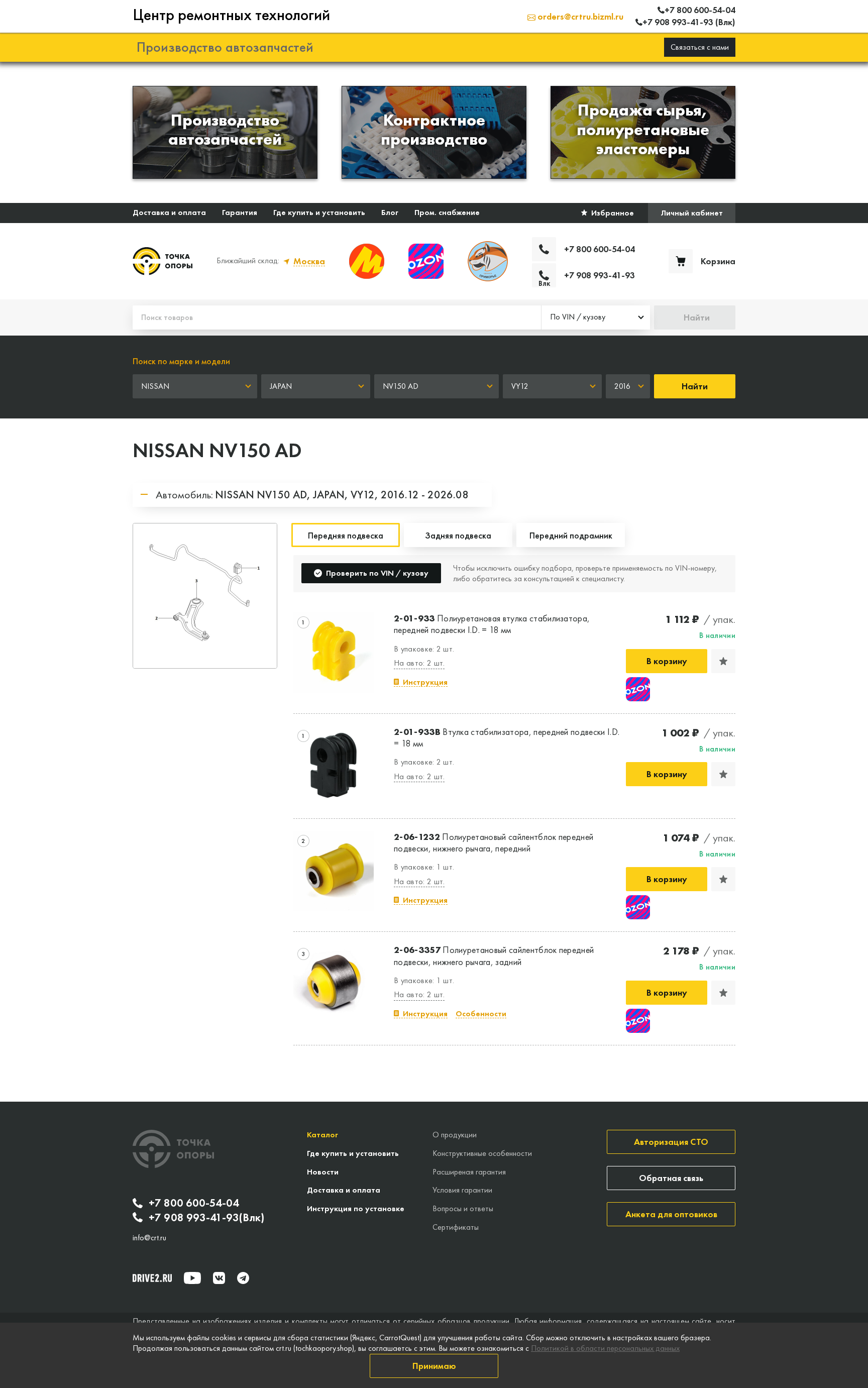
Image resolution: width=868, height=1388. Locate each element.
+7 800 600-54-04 (194, 1203)
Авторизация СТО (671, 1141)
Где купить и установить (319, 212)
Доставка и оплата (169, 212)
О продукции (454, 1134)
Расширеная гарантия (469, 1171)
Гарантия (239, 212)
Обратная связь (671, 1178)
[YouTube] (192, 1278)
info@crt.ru (149, 1238)
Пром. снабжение (447, 212)
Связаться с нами (700, 47)
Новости (323, 1171)
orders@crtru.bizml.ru (579, 16)
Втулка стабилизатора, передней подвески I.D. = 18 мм (506, 737)
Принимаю (434, 1365)
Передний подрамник (570, 535)
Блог (389, 212)
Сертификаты (455, 1227)
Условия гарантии (462, 1190)
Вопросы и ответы (462, 1208)
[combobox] (595, 317)
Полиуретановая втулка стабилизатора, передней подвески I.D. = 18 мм (492, 623)
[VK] (219, 1278)
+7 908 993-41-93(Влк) (206, 1218)
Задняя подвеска (458, 535)
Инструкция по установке (355, 1208)
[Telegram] (243, 1278)
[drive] (152, 1278)
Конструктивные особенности (482, 1153)
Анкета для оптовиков (671, 1214)
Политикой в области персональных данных (605, 1348)
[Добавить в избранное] (723, 661)
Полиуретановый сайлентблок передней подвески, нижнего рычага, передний (493, 842)
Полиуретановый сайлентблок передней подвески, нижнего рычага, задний (494, 955)
